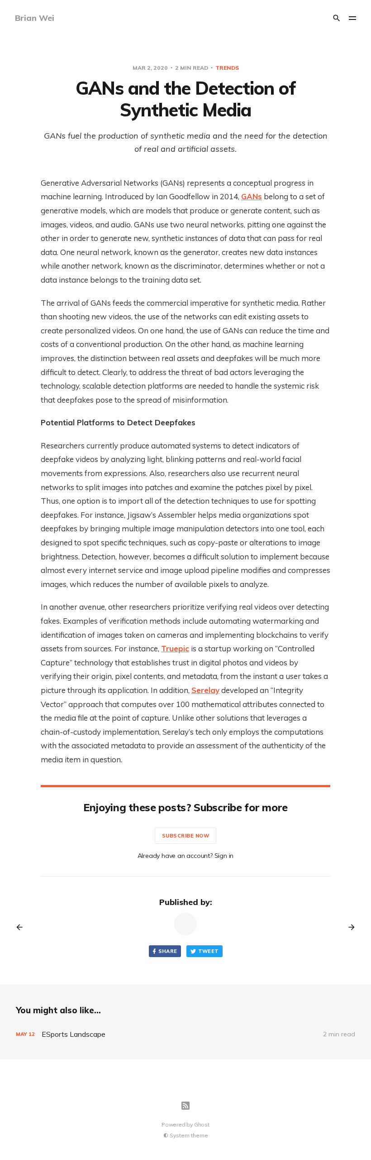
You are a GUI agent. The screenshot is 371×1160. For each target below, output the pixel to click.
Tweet (208, 951)
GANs (251, 196)
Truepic (175, 648)
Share (167, 951)
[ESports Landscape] (185, 1034)
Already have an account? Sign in (186, 856)
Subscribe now (185, 836)
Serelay (205, 690)
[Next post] (348, 927)
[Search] (336, 18)
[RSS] (185, 1105)
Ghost (201, 1124)
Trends (227, 67)
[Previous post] (22, 927)
